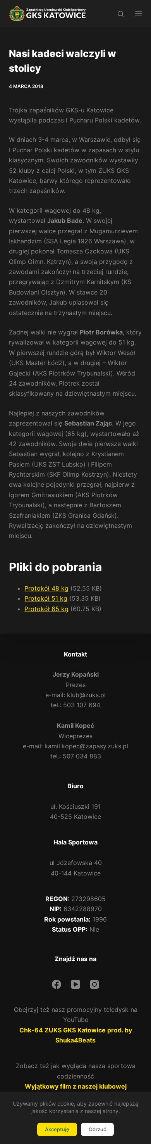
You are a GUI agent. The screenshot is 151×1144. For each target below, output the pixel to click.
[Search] (121, 14)
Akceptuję (57, 1129)
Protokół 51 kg (45, 598)
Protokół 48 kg (46, 588)
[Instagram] (94, 984)
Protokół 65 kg (46, 609)
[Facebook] (56, 984)
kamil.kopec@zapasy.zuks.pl (86, 746)
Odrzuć (97, 1129)
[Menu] (138, 13)
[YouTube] (75, 984)
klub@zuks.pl (86, 695)
